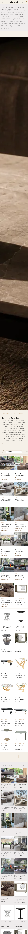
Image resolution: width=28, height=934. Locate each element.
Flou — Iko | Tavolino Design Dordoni (6, 853)
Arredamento (10, 413)
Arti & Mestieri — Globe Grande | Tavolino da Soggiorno (19, 899)
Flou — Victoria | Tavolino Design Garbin (20, 785)
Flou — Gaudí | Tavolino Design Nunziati (6, 876)
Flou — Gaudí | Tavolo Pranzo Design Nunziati (19, 853)
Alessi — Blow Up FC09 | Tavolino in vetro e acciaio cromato (7, 923)
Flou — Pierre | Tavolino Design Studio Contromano (20, 808)
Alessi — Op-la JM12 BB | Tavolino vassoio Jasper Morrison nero (20, 923)
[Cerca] (22, 2)
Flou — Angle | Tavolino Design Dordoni (6, 898)
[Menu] (2, 2)
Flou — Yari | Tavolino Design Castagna (6, 785)
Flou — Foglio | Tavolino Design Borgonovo (19, 876)
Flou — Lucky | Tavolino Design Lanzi (19, 830)
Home (3, 413)
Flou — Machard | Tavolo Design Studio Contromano (7, 830)
